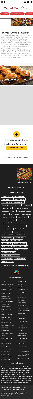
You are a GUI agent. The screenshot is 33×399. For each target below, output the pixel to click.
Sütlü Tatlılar (22, 330)
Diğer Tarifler (18, 202)
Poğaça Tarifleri (23, 308)
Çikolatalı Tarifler (7, 301)
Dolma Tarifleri (7, 205)
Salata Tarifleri (19, 232)
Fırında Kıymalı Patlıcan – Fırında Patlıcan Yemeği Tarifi (14, 80)
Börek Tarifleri (19, 199)
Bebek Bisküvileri (6, 287)
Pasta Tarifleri (7, 229)
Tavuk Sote (23, 246)
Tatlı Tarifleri (6, 243)
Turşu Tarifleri (22, 343)
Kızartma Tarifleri (6, 359)
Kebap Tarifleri (5, 351)
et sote (17, 205)
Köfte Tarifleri (7, 223)
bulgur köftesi (7, 199)
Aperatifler (5, 14)
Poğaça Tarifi (6, 232)
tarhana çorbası (16, 240)
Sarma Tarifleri (21, 234)
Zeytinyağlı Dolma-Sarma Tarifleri (23, 355)
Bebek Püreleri (5, 293)
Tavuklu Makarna (19, 243)
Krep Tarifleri (22, 284)
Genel (3, 335)
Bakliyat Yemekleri (17, 14)
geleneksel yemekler (24, 211)
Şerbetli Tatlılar (7, 261)
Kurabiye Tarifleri (23, 220)
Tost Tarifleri (22, 341)
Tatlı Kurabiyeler (23, 333)
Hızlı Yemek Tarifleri (8, 217)
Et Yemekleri (26, 205)
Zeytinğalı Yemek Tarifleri (10, 255)
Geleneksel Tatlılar (7, 333)
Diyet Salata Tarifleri (7, 314)
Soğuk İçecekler (23, 327)
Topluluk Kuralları (18, 389)
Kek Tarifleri (5, 354)
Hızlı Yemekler (26, 214)
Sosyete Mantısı (20, 237)
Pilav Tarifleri (19, 229)
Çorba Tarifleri (7, 258)
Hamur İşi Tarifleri (6, 338)
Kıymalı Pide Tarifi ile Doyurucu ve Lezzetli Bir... (24, 181)
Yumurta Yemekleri (21, 249)
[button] (2, 2)
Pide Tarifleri (22, 300)
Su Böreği (5, 240)
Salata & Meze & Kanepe (24, 310)
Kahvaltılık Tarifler (8, 220)
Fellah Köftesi (6, 208)
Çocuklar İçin (5, 304)
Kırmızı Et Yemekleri (7, 357)
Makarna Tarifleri (20, 223)
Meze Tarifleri (20, 226)
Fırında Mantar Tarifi (21, 208)
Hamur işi (5, 214)
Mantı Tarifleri (22, 292)
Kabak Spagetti (22, 217)
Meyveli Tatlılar (22, 295)
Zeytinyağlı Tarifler (23, 358)
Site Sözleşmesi (6, 389)
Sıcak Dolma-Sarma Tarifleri (23, 324)
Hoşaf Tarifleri (6, 343)
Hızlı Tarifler (15, 214)
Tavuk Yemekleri (7, 249)
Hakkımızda (17, 387)
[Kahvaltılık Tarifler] (2, 66)
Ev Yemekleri (5, 330)
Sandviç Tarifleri (7, 234)
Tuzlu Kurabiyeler (23, 346)
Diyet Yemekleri (7, 202)
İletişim (24, 387)
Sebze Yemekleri (7, 237)
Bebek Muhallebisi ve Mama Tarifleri (7, 290)
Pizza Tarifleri (22, 305)
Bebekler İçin (5, 296)
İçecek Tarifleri (20, 258)
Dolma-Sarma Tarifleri (8, 325)
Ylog (19, 349)
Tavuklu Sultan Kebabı (9, 246)
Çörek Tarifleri (6, 309)
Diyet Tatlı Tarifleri (7, 317)
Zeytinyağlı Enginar (8, 252)
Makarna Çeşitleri (8, 226)
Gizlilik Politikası (6, 387)
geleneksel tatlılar (8, 211)
